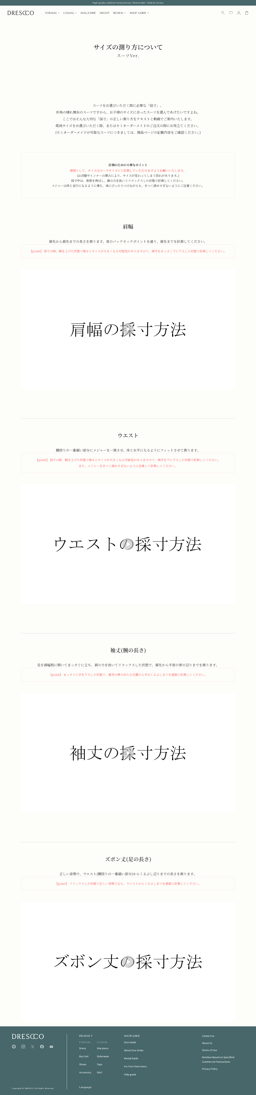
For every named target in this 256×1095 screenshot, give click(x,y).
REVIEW (118, 13)
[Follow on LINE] (14, 1047)
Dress (82, 1048)
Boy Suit (83, 1056)
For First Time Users (135, 1066)
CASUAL (68, 13)
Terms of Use (209, 1050)
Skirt (99, 1072)
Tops (99, 1064)
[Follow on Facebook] (42, 1047)
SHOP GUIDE (138, 13)
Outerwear (103, 1056)
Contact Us (208, 1036)
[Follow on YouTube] (51, 1047)
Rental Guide (131, 1058)
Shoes (82, 1064)
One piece (103, 1048)
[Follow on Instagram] (23, 1047)
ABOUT (104, 13)
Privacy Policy (210, 1068)
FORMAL (51, 13)
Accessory (85, 1072)
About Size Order (134, 1050)
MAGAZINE (88, 13)
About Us (207, 1043)
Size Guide (130, 1042)
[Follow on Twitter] (32, 1047)
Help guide (130, 1074)
